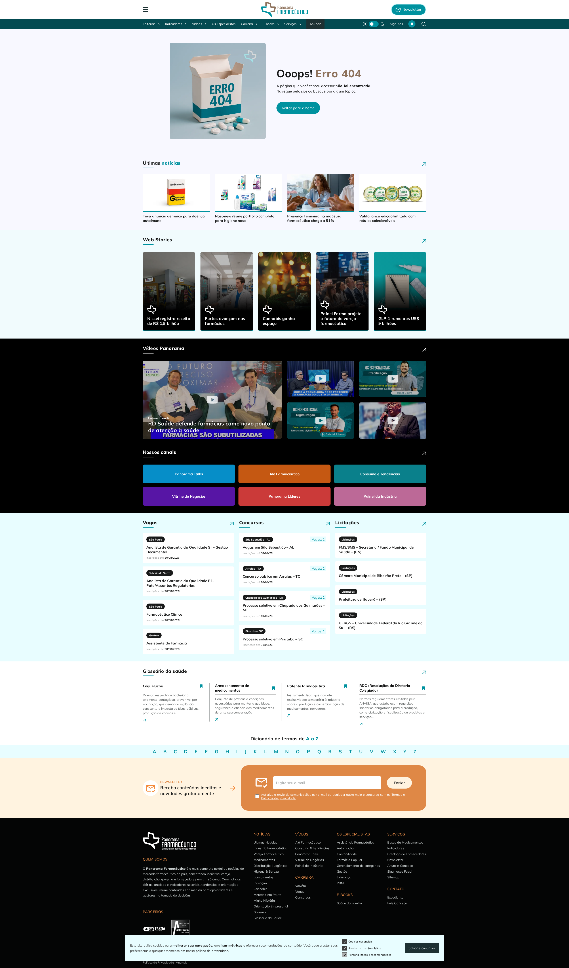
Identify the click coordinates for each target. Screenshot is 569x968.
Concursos (303, 897)
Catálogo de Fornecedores (406, 854)
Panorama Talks (189, 474)
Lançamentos (264, 877)
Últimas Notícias (265, 842)
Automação (345, 848)
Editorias (149, 24)
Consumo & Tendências (312, 848)
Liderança (344, 877)
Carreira (247, 24)
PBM (340, 883)
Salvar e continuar (422, 948)
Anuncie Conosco (400, 866)
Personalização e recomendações (369, 954)
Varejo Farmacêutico (269, 854)
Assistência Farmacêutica (355, 842)
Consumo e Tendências (380, 474)
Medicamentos (264, 860)
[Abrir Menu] (171, 9)
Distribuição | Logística (270, 866)
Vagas (299, 892)
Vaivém (300, 886)
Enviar (399, 783)
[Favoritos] (411, 23)
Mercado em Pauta (268, 895)
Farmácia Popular (349, 860)
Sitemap (393, 877)
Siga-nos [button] (396, 24)
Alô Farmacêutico (285, 474)
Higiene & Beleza (266, 871)
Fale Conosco (397, 903)
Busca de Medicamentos (405, 842)
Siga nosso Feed (399, 871)
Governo (260, 912)
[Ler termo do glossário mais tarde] (201, 686)
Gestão (342, 871)
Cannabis (260, 889)
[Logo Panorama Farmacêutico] (284, 9)
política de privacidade (212, 951)
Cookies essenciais (360, 941)
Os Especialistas (224, 24)
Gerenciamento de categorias (358, 866)
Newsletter (395, 860)
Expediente (395, 897)
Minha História (264, 901)
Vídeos (197, 24)
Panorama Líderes (284, 496)
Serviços (290, 24)
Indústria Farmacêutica (270, 848)
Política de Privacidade (158, 962)
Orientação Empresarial (271, 906)
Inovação (260, 883)
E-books (268, 24)
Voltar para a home (298, 108)
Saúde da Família (349, 903)
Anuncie (315, 24)
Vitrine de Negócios (189, 496)
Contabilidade (347, 854)
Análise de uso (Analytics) (364, 948)
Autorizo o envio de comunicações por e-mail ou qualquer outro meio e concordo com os (333, 796)
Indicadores (173, 24)
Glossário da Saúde (268, 918)
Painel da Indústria (380, 496)
